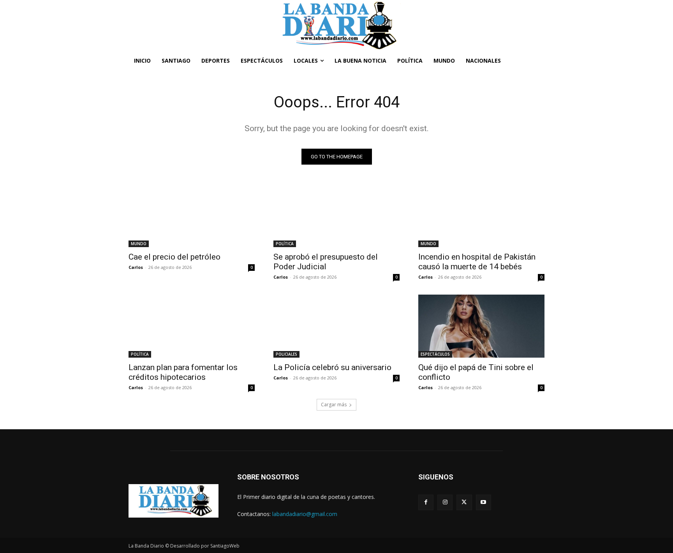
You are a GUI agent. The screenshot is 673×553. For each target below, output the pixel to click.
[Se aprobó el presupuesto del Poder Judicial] (336, 215)
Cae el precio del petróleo (174, 257)
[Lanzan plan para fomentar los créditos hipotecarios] (192, 326)
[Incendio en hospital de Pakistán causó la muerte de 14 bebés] (481, 215)
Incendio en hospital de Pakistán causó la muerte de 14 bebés (477, 261)
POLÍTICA (285, 243)
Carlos (136, 267)
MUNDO (138, 243)
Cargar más (334, 404)
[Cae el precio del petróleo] (192, 215)
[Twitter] (464, 502)
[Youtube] (483, 502)
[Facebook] (425, 502)
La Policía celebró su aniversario (332, 367)
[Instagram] (445, 502)
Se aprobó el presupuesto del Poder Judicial (325, 261)
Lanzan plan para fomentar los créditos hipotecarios (183, 372)
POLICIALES (286, 354)
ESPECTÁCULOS (435, 354)
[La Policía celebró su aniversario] (336, 326)
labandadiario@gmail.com (304, 514)
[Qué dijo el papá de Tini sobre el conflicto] (481, 326)
